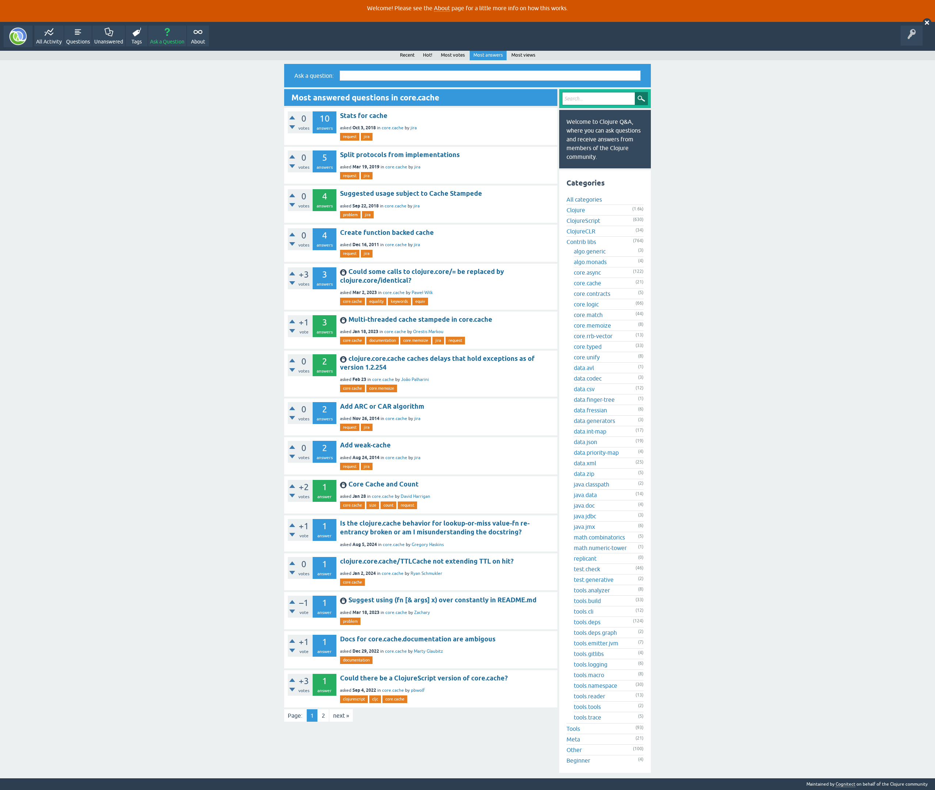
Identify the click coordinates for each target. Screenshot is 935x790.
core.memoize (415, 340)
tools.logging (590, 664)
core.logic (586, 304)
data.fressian (590, 410)
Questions (78, 42)
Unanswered (108, 42)
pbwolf (418, 690)
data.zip (584, 473)
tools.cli (584, 611)
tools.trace (587, 717)
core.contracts (592, 293)
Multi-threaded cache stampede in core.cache (420, 319)
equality (376, 301)
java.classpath (591, 484)
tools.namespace (595, 685)
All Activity (49, 42)
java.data (585, 495)
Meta (573, 739)
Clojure (575, 210)
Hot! (427, 55)
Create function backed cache (387, 232)
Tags (136, 42)
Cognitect (845, 784)
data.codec (588, 378)
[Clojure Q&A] (18, 36)
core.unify (587, 357)
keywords (399, 301)
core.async (587, 272)
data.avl (584, 368)
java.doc (584, 505)
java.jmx (584, 526)
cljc (375, 699)
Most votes (453, 55)
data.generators (594, 420)
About (442, 8)
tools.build (587, 601)
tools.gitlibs (589, 653)
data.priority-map (596, 452)
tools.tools (587, 706)
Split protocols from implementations (400, 155)
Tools (573, 728)
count (388, 505)
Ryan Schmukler (426, 573)
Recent (407, 55)
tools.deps (587, 622)
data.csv (584, 389)
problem (350, 215)
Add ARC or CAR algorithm (382, 406)
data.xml (585, 463)
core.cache (393, 127)
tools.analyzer (592, 590)
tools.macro (589, 675)
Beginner (578, 760)
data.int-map (590, 431)
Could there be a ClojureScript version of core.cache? (424, 678)
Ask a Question (167, 42)
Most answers (488, 55)
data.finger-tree (594, 399)
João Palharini (415, 379)
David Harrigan (415, 496)
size (372, 505)
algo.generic (590, 251)
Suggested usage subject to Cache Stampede (411, 193)
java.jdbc (585, 516)
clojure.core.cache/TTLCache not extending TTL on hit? (427, 561)
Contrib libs (581, 241)
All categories (584, 199)
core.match (588, 315)
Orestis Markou (428, 331)
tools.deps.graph (595, 632)
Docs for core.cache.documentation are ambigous (418, 639)
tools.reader (589, 696)
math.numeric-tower (600, 548)
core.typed (588, 346)
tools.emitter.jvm (596, 643)
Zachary (422, 612)
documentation (382, 340)
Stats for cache (364, 115)
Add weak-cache (365, 445)
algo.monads (590, 262)
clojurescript (354, 699)
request (349, 136)
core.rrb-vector (593, 336)
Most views (523, 55)
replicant (585, 558)
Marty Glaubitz (428, 651)
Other (574, 750)
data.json (585, 442)
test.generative (594, 579)
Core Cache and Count (383, 484)
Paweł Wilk (422, 292)
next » (341, 715)
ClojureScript (583, 220)
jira (414, 127)
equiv (420, 301)
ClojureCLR (580, 231)
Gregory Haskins (428, 544)
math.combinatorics (599, 537)
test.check (587, 569)
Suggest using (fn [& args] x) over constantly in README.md (442, 600)
